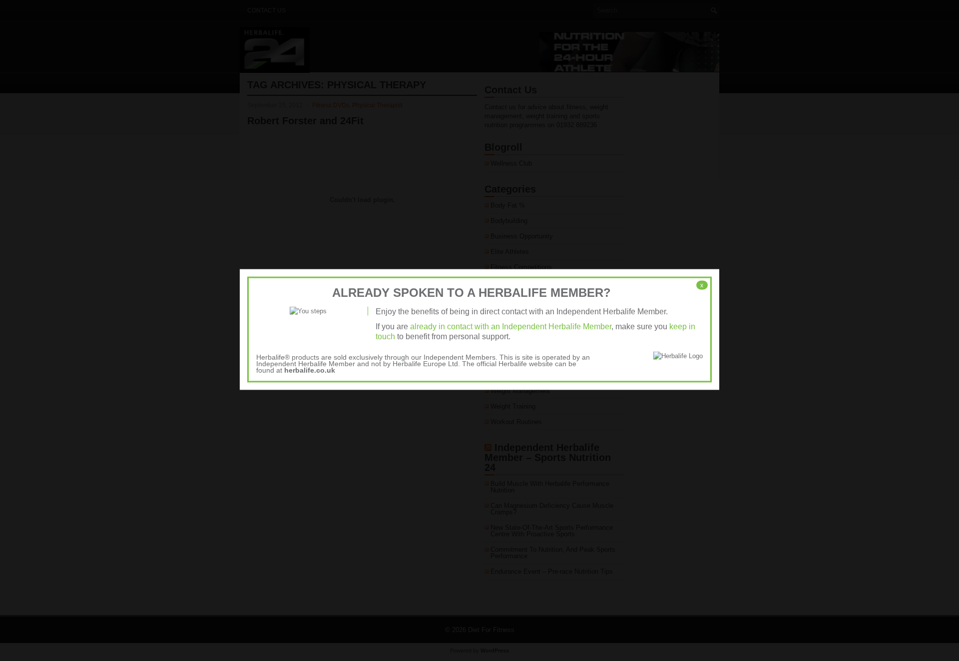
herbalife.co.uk (309, 370)
